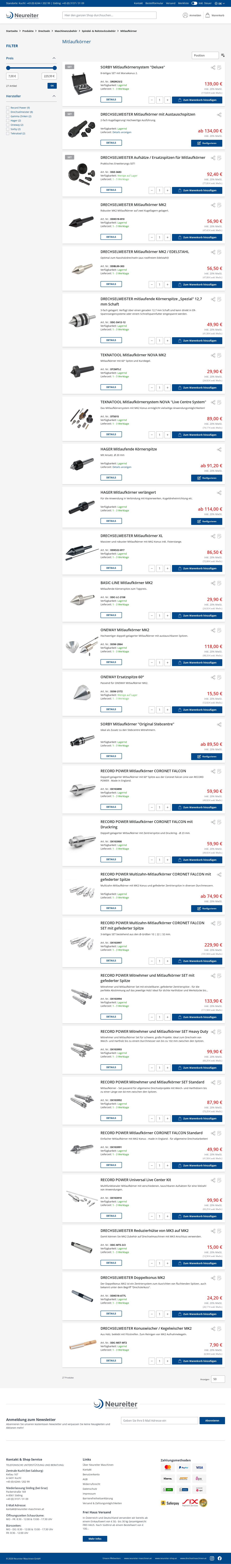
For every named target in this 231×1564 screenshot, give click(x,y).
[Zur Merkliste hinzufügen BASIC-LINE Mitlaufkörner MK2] (219, 583)
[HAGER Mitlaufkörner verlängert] (82, 507)
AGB (85, 1479)
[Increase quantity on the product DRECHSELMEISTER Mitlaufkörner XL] (167, 568)
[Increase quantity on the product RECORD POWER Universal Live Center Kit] (167, 1216)
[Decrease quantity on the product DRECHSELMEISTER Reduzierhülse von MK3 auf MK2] (152, 1263)
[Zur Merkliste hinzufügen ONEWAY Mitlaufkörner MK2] (219, 630)
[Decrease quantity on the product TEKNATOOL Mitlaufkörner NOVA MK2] (152, 387)
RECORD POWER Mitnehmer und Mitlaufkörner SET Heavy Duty (154, 1031)
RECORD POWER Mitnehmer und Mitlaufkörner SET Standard (152, 1082)
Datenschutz (90, 1488)
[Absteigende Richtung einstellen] (223, 55)
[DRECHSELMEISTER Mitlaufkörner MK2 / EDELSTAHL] (82, 268)
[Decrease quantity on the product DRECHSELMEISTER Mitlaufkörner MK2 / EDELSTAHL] (152, 284)
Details (111, 99)
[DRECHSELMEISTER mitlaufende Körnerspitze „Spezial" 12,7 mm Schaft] (82, 320)
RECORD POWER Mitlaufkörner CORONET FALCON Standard (152, 1132)
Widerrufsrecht (91, 1484)
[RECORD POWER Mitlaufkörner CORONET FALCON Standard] (82, 1149)
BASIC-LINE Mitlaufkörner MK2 (127, 582)
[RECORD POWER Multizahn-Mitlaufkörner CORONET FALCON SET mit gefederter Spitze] (82, 942)
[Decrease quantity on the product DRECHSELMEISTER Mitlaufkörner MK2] (152, 237)
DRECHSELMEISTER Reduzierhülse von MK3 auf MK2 (145, 1230)
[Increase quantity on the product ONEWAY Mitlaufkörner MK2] (167, 662)
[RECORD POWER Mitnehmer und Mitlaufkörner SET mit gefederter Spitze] (82, 997)
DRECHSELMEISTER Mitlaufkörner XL (132, 535)
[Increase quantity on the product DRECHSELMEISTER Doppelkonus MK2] (167, 1314)
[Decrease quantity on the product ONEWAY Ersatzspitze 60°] (152, 709)
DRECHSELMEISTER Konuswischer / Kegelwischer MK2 (146, 1328)
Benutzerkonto (91, 1474)
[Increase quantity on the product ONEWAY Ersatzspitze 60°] (167, 709)
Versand (170, 3)
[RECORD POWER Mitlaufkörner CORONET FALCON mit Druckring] (82, 841)
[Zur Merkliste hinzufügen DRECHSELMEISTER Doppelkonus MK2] (219, 1278)
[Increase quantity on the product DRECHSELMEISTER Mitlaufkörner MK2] (167, 237)
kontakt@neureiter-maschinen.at (25, 1509)
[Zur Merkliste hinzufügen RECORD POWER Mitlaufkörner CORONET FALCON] (219, 771)
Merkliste (183, 3)
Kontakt (138, 3)
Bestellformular (154, 3)
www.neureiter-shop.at (166, 1558)
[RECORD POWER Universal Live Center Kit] (82, 1198)
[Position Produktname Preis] (205, 55)
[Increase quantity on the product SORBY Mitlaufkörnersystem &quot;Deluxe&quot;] (167, 100)
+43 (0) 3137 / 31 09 (73, 3)
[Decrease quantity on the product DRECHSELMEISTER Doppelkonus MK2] (152, 1314)
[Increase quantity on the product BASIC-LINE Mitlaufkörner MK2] (167, 615)
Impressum (89, 1493)
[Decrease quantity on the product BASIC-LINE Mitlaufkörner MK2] (152, 615)
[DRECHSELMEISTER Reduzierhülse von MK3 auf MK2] (82, 1247)
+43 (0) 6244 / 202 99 (38, 3)
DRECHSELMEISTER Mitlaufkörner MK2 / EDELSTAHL (145, 251)
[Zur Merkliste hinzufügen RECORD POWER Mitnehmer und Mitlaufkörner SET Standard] (219, 1082)
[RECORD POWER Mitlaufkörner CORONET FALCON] (82, 789)
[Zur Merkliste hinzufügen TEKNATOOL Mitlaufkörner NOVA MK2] (219, 355)
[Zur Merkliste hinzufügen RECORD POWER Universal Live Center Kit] (219, 1180)
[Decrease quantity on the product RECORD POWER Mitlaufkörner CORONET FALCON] (152, 807)
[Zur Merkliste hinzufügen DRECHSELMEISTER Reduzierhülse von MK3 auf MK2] (219, 1231)
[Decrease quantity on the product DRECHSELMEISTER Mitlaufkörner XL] (152, 568)
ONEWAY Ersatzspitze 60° (122, 676)
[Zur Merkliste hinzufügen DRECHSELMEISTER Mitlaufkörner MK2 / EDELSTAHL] (219, 252)
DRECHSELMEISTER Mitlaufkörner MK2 (133, 204)
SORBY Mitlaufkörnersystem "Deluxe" (133, 67)
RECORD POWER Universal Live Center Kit (136, 1179)
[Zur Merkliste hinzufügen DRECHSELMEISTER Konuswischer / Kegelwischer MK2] (219, 1329)
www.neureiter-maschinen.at (138, 1558)
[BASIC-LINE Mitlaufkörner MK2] (82, 599)
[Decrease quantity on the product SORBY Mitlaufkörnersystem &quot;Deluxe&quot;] (152, 100)
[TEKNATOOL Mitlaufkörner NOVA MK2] (82, 371)
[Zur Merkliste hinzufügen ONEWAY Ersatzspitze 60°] (219, 677)
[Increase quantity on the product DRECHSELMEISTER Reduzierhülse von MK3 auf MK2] (167, 1263)
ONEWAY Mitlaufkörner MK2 (125, 629)
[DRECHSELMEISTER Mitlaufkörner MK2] (82, 221)
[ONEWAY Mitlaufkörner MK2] (82, 646)
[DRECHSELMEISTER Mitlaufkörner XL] (82, 552)
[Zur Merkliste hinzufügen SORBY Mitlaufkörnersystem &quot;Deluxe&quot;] (219, 67)
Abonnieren (212, 1420)
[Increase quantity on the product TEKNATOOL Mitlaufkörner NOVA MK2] (167, 387)
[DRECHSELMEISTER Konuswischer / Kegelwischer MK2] (82, 1345)
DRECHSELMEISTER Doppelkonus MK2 (133, 1277)
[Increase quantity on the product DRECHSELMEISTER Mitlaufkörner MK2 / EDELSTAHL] (167, 284)
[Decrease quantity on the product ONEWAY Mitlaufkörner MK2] (152, 662)
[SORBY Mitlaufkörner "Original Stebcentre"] (82, 740)
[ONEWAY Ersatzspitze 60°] (82, 693)
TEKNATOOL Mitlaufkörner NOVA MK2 (133, 354)
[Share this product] (213, 67)
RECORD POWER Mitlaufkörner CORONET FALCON (143, 770)
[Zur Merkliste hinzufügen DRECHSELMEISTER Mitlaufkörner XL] (219, 536)
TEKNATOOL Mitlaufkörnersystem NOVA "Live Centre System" (153, 401)
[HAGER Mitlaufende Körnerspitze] (82, 464)
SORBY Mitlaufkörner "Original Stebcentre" (137, 724)
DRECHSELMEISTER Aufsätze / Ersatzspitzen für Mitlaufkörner (153, 157)
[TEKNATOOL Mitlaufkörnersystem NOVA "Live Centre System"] (82, 418)
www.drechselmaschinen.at (193, 1558)
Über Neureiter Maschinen (98, 1464)
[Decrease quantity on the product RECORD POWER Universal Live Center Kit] (152, 1216)
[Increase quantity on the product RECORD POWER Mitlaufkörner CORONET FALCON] (167, 807)
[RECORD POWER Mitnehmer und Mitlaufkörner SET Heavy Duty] (82, 1050)
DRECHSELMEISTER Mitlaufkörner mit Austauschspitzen (148, 114)
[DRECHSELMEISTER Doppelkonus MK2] (82, 1296)
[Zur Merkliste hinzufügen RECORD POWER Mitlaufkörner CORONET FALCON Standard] (219, 1133)
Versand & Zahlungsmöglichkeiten (102, 1503)
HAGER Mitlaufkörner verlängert (128, 492)
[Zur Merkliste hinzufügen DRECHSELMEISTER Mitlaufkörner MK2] (219, 205)
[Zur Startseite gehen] (22, 15)
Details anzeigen (122, 132)
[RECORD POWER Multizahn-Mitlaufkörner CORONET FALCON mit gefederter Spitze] (82, 892)
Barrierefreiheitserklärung (98, 1498)
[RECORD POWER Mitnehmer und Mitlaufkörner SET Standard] (82, 1100)
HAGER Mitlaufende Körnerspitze (129, 449)
